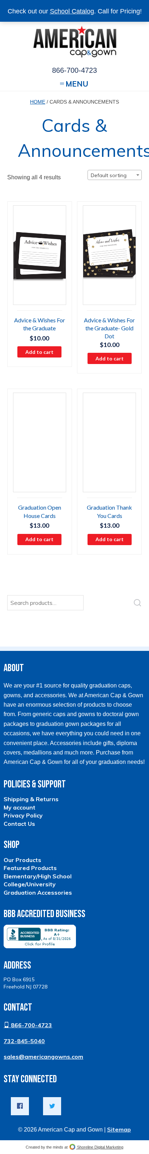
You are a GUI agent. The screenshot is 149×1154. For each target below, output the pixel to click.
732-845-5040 (24, 1041)
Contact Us (19, 823)
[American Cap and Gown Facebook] (20, 1106)
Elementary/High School (38, 876)
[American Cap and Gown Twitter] (52, 1106)
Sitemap (119, 1129)
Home (37, 102)
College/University (30, 884)
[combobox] (115, 175)
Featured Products (30, 867)
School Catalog (72, 11)
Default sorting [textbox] (109, 175)
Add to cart (39, 352)
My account (19, 807)
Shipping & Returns (31, 799)
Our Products (22, 860)
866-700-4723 (30, 1025)
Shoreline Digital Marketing (99, 1147)
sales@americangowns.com (43, 1056)
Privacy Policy (23, 815)
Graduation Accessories (38, 892)
